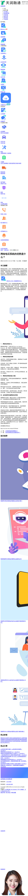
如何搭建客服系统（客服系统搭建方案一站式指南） (14, 761)
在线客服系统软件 (16, 738)
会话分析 (3, 77)
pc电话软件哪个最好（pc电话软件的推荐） (11, 749)
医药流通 (11, 163)
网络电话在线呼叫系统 (6, 738)
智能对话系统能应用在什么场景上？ (10, 753)
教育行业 (3, 193)
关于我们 (5, 11)
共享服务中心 (4, 231)
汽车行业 (3, 141)
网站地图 (13, 792)
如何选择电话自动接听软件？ (12, 432)
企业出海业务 (4, 248)
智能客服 (18, 741)
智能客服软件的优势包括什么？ (9, 759)
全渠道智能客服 (5, 240)
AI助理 (2, 84)
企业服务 (3, 131)
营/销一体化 (4, 214)
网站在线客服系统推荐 (8, 739)
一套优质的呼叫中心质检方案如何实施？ (11, 755)
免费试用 (3, 6)
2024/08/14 (17, 752)
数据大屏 (3, 92)
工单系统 (3, 113)
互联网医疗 (6, 163)
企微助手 (3, 121)
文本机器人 (3, 53)
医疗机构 (16, 163)
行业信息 (5, 14)
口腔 (2, 163)
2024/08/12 (23, 763)
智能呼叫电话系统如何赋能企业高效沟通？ (11, 500)
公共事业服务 (4, 203)
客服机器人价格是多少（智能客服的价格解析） (13, 765)
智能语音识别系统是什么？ (7, 752)
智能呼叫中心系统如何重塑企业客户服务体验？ (13, 731)
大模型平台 (3, 104)
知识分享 (5, 16)
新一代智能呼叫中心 (16, 281)
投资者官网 (6, 13)
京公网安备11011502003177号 (11, 789)
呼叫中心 (3, 29)
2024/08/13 (24, 755)
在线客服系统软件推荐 (10, 741)
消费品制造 (3, 153)
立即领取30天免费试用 (6, 779)
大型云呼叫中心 (6, 742)
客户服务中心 (4, 222)
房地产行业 (3, 183)
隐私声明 (3, 792)
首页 (2, 250)
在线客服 (3, 36)
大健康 (2, 161)
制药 (20, 163)
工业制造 (9, 153)
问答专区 (5, 17)
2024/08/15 (3, 750)
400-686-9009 (9, 784)
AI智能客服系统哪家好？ (11, 431)
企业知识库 (3, 62)
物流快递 (3, 172)
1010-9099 (8, 781)
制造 (2, 151)
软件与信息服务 (5, 133)
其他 (2, 202)
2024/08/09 (3, 766)
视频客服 (3, 44)
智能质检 (3, 69)
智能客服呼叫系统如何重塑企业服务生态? (11, 559)
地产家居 (3, 182)
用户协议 (8, 792)
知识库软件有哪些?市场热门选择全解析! (11, 763)
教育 (2, 192)
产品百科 (5, 19)
